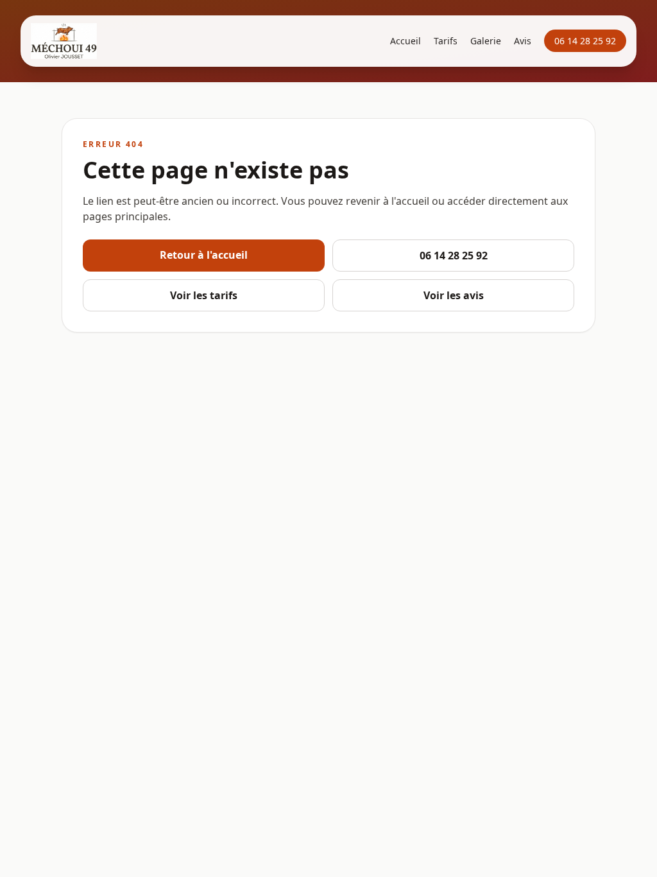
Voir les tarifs (203, 295)
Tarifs (445, 41)
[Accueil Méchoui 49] (64, 41)
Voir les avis (453, 295)
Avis (522, 41)
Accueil (405, 41)
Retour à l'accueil (204, 255)
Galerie (485, 41)
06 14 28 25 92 (585, 41)
